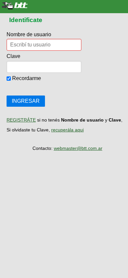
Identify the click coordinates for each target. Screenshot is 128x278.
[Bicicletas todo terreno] (64, 5)
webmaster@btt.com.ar (78, 148)
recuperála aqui (67, 129)
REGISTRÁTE (21, 120)
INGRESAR (26, 101)
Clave (13, 56)
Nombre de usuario (29, 34)
